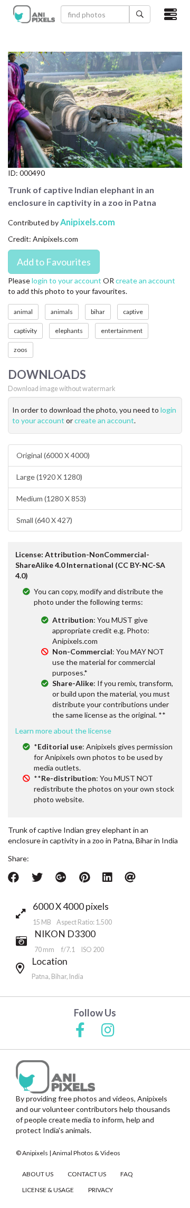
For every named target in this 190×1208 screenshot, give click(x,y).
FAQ (126, 1174)
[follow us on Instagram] (108, 1030)
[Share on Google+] (60, 877)
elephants (69, 331)
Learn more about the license (63, 730)
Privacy (100, 1190)
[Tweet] (37, 877)
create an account (145, 280)
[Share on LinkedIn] (107, 877)
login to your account (66, 280)
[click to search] (139, 14)
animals (62, 312)
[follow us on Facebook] (80, 1030)
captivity (25, 331)
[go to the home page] (34, 14)
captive (133, 312)
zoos (20, 350)
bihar (98, 312)
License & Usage (48, 1190)
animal (23, 312)
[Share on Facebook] (13, 877)
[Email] (130, 877)
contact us (87, 1174)
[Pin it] (84, 877)
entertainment (121, 331)
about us (37, 1174)
